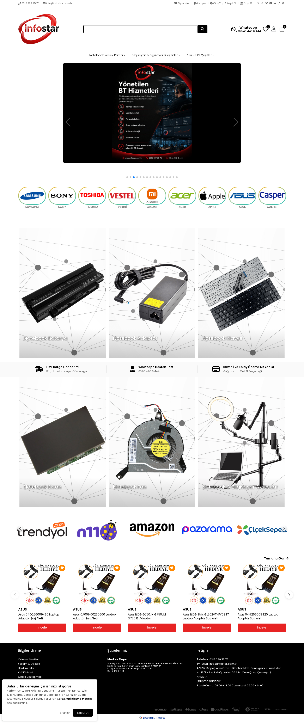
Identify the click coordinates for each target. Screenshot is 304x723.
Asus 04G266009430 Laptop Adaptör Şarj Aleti (38, 616)
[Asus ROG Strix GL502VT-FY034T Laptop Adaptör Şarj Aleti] (207, 584)
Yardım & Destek (29, 664)
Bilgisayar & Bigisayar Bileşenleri (155, 55)
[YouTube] (271, 3)
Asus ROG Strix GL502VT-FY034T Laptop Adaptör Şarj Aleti (206, 616)
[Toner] (152, 113)
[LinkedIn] (276, 3)
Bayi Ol (248, 3)
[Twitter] (267, 3)
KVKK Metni (25, 672)
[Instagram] (259, 3)
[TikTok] (280, 3)
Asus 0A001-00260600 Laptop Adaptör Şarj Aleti (94, 616)
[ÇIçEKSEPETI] (207, 530)
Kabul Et (83, 713)
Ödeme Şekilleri (28, 659)
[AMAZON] (97, 530)
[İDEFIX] (262, 530)
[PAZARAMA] (152, 530)
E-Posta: (202, 664)
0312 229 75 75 (30, 3)
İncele (42, 627)
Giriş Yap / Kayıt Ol (225, 3)
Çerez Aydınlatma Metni (73, 698)
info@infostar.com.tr (59, 3)
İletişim (202, 3)
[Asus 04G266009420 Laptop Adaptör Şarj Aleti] (262, 584)
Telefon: (202, 659)
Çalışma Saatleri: (209, 681)
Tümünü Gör (275, 558)
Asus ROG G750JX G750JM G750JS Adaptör (147, 616)
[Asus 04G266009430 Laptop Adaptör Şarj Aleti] (42, 584)
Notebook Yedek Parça (106, 55)
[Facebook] (263, 3)
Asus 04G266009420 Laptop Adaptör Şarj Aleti (258, 616)
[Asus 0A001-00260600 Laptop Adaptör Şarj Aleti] (97, 584)
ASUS (22, 609)
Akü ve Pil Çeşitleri (199, 55)
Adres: (201, 668)
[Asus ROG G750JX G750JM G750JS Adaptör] (152, 584)
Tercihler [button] (64, 713)
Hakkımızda (26, 668)
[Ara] (202, 29)
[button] (282, 29)
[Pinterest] (284, 3)
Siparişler (183, 3)
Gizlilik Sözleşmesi (30, 677)
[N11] (42, 530)
